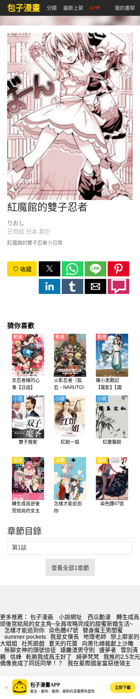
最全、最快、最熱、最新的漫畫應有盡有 (62, 691)
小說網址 (70, 617)
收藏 (25, 269)
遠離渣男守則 (77, 650)
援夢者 (107, 650)
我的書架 (125, 8)
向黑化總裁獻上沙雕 (108, 644)
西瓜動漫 (99, 617)
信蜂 (16, 657)
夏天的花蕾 (63, 644)
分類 (52, 8)
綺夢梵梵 (87, 657)
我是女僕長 (64, 637)
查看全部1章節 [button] (70, 568)
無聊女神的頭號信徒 (30, 650)
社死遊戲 (33, 644)
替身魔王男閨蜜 (103, 630)
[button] (49, 268)
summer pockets (25, 637)
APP (95, 8)
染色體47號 (63, 630)
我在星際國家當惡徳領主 (99, 663)
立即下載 (123, 687)
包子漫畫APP (45, 685)
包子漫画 (41, 617)
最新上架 (73, 8)
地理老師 (94, 637)
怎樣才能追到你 (24, 630)
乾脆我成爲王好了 (49, 657)
